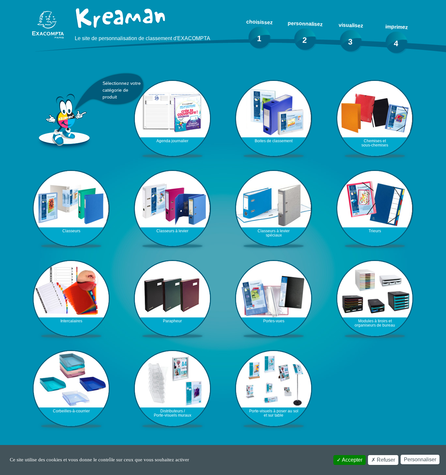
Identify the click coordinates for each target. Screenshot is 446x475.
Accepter (351, 460)
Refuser (385, 460)
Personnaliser (420, 459)
